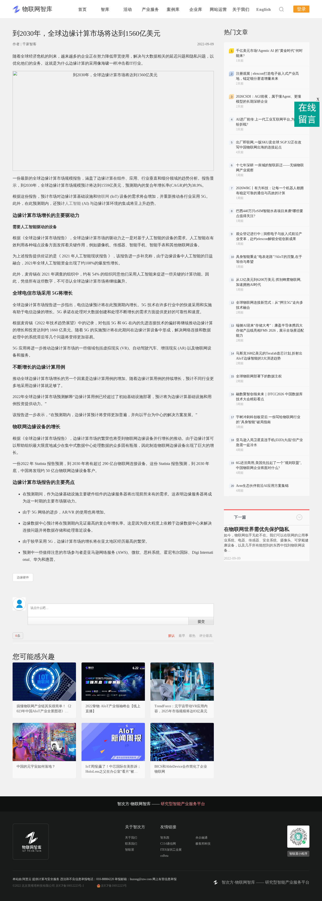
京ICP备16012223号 (114, 885)
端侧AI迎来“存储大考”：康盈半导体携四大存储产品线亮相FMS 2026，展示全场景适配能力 (270, 330)
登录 (301, 9)
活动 (128, 9)
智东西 (164, 837)
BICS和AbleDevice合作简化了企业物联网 (180, 769)
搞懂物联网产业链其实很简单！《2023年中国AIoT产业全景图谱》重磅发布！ (44, 709)
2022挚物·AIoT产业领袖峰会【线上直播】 (113, 708)
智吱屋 (129, 849)
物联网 (103, 196)
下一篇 (240, 517)
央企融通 (201, 837)
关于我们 (241, 9)
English (263, 9)
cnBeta (164, 855)
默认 (172, 636)
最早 (182, 636)
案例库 (173, 9)
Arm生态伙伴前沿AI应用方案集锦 (262, 486)
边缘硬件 (23, 577)
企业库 (195, 9)
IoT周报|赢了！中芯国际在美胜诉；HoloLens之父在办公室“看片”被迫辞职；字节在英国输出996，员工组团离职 (113, 769)
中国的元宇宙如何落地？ (36, 766)
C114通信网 (168, 843)
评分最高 (205, 636)
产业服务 (150, 9)
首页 (82, 9)
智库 (105, 9)
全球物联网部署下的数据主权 (259, 376)
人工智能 (73, 203)
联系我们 (131, 843)
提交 (201, 621)
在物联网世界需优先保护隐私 (256, 529)
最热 (192, 636)
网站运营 (218, 9)
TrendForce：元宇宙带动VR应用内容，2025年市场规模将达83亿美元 (181, 708)
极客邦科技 (203, 843)
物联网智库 (37, 9)
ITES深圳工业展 (171, 849)
